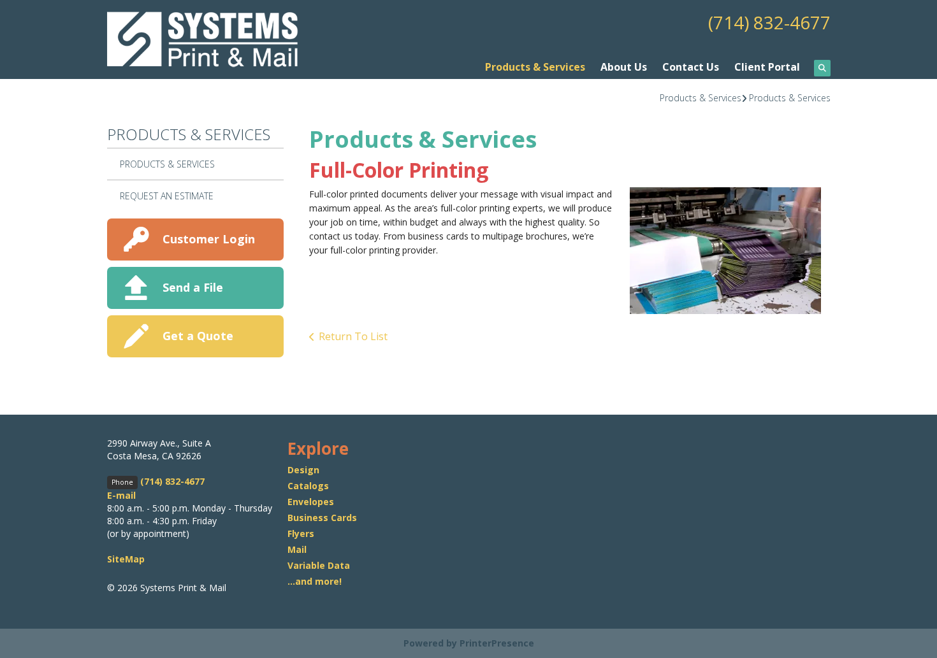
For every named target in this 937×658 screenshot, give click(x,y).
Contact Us (690, 67)
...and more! (314, 581)
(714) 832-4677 (769, 22)
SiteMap (126, 559)
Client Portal (767, 67)
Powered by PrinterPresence (468, 643)
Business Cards (322, 517)
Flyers (300, 533)
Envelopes (310, 502)
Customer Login (209, 239)
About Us (623, 67)
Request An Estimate (167, 196)
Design (303, 470)
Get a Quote (198, 335)
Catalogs (308, 486)
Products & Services (535, 67)
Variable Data (318, 565)
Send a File (193, 287)
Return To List (353, 336)
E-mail (121, 495)
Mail (297, 549)
